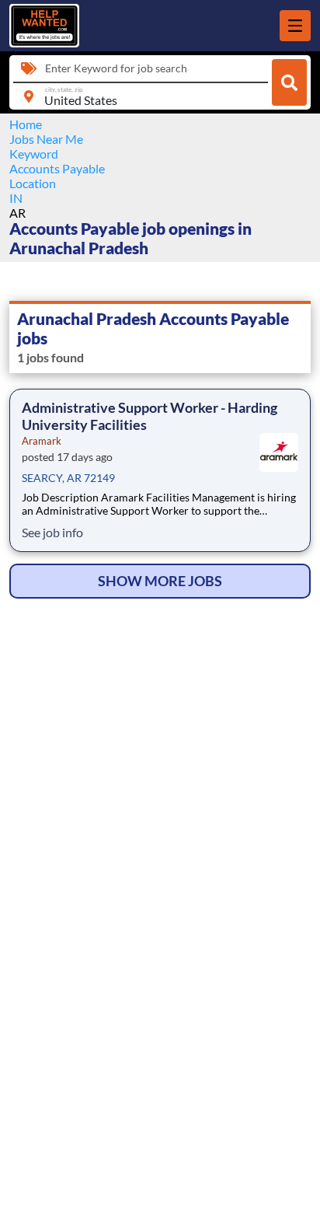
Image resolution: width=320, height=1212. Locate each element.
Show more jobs (160, 580)
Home (25, 124)
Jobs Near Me (46, 138)
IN (16, 197)
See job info (52, 532)
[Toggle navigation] (295, 25)
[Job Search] (289, 82)
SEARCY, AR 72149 (68, 477)
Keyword (33, 153)
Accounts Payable (57, 168)
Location (32, 183)
